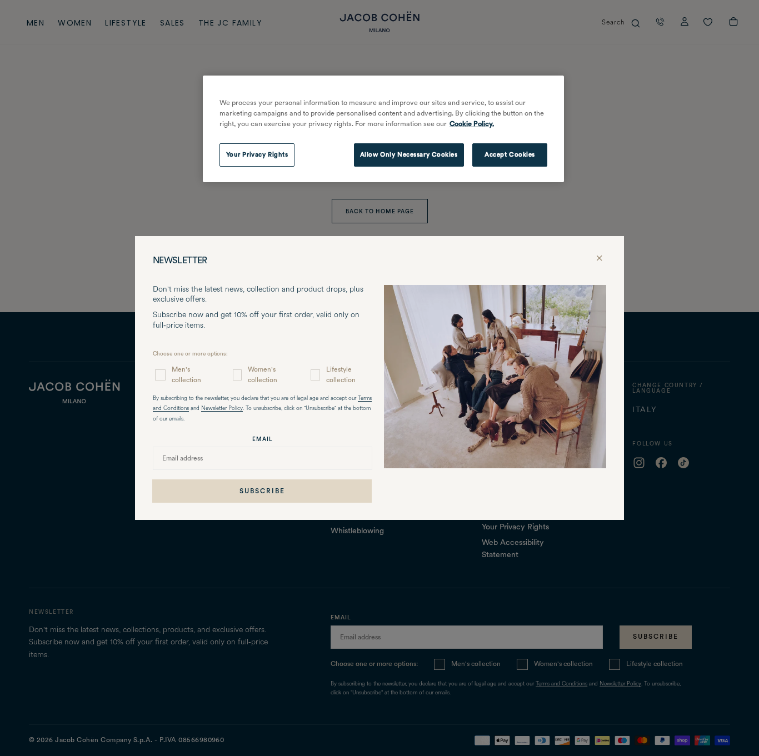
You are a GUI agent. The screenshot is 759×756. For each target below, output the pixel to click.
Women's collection (262, 375)
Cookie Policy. (472, 123)
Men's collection (186, 375)
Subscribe (262, 491)
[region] (383, 129)
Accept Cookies (510, 154)
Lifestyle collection (341, 375)
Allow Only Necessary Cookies (409, 154)
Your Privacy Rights (257, 154)
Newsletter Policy (222, 408)
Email (262, 438)
